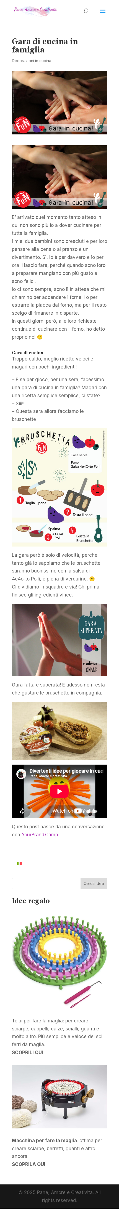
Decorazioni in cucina (31, 60)
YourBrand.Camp (40, 834)
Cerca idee (94, 883)
